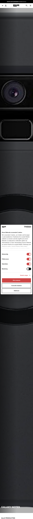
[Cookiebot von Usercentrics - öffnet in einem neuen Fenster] (24, 227)
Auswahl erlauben (16, 285)
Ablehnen (16, 290)
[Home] (16, 5)
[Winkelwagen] (30, 5)
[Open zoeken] (26, 5)
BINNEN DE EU (16, 1)
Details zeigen (24, 275)
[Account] (5, 5)
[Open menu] (2, 5)
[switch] (29, 259)
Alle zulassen (16, 280)
